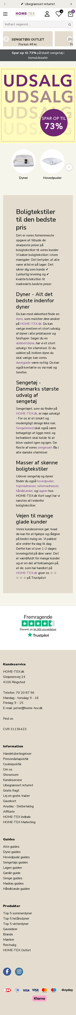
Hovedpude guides (16, 857)
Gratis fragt (11, 790)
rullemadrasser (48, 486)
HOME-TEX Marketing (19, 822)
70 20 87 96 (25, 692)
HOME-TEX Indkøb (17, 817)
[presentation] (4, 4)
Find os (8, 718)
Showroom (10, 774)
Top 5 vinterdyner (16, 924)
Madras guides (13, 883)
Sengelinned (25, 428)
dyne (19, 319)
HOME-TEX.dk (31, 324)
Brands (8, 934)
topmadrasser (26, 486)
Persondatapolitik (16, 759)
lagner (43, 491)
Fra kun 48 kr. (28, 42)
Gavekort (9, 801)
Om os (7, 769)
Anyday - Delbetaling (18, 806)
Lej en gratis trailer (16, 796)
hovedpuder (45, 481)
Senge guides (12, 878)
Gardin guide (11, 873)
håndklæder (24, 491)
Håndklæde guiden (16, 889)
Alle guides (11, 846)
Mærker (8, 939)
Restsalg (9, 945)
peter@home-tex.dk (28, 708)
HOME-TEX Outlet (17, 950)
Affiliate (9, 811)
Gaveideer (10, 929)
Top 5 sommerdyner (17, 913)
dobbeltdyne (25, 343)
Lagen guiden (12, 867)
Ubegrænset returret (18, 785)
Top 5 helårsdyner (16, 918)
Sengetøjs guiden (15, 862)
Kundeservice (12, 780)
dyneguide (23, 362)
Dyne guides (12, 852)
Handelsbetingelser (17, 753)
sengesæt (45, 447)
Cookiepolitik (12, 764)
